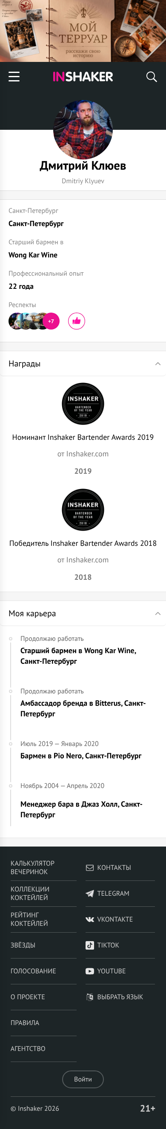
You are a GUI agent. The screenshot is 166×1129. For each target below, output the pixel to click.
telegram (113, 893)
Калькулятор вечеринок (32, 867)
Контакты (114, 868)
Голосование (33, 971)
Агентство (28, 1049)
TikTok (108, 945)
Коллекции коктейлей (30, 893)
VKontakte (115, 919)
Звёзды (23, 945)
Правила (25, 1023)
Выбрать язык (120, 997)
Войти (83, 1079)
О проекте (28, 997)
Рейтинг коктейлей (29, 919)
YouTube (111, 971)
